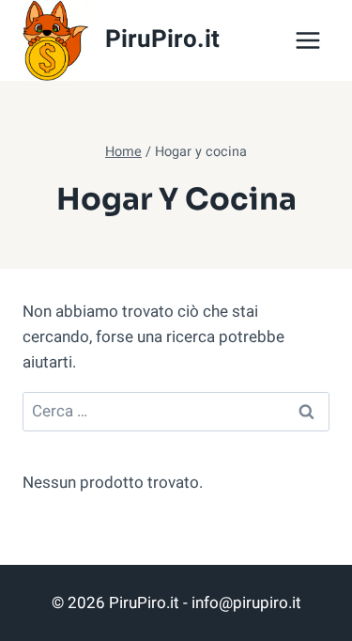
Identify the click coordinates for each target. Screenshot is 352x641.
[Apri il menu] (307, 40)
